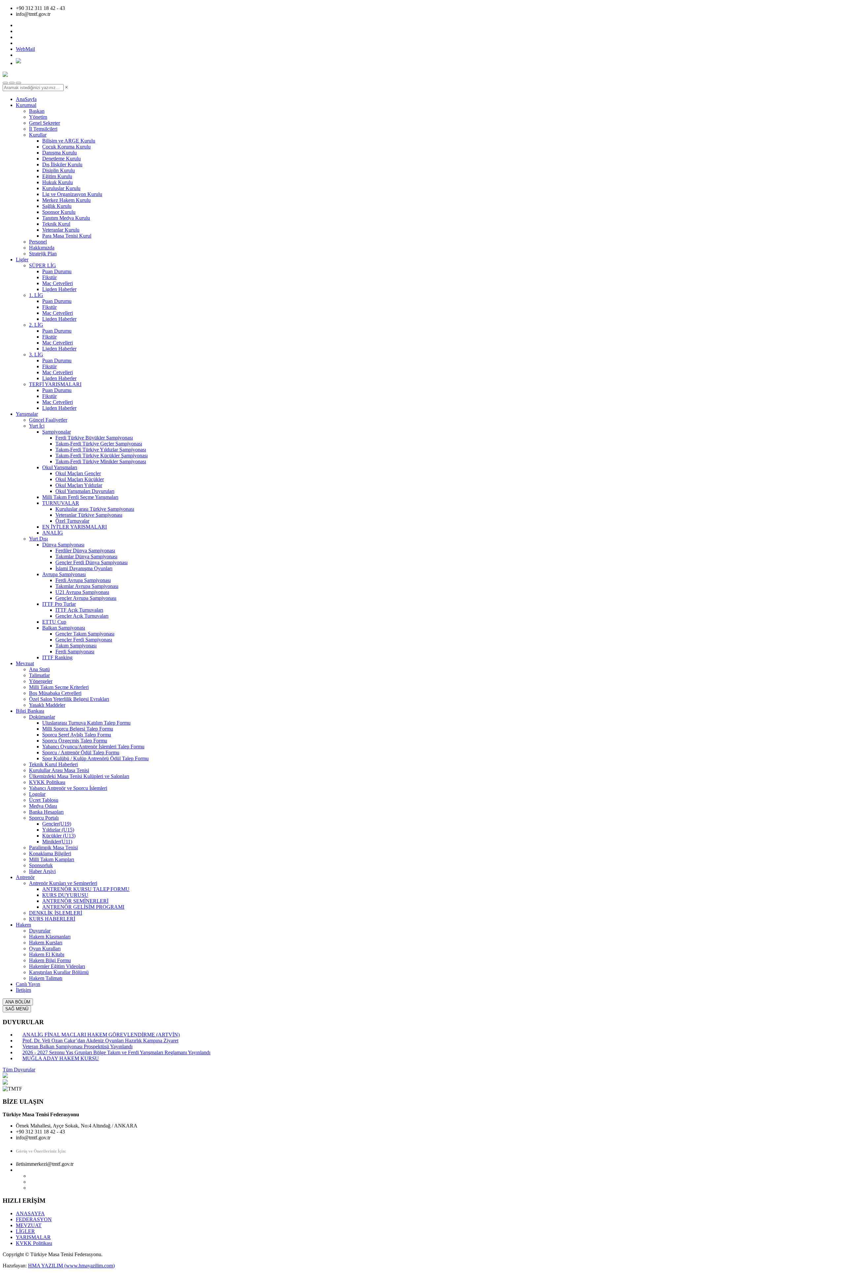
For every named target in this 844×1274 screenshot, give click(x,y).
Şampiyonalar (56, 432)
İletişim (23, 990)
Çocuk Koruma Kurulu (66, 146)
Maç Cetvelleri (57, 283)
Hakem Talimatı (45, 978)
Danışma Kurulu (59, 152)
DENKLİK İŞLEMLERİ (55, 913)
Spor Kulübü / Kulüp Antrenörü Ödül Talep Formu (95, 758)
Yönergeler (40, 681)
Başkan (37, 111)
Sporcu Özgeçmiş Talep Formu (74, 740)
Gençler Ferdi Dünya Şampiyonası (91, 562)
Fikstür (49, 277)
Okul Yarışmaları (59, 467)
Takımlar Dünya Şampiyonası (86, 556)
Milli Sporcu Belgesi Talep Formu (77, 729)
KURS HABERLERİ (52, 919)
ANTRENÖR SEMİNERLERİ (75, 901)
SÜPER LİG (42, 265)
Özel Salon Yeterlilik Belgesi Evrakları (69, 699)
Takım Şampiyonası (76, 645)
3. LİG (36, 354)
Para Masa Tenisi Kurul (66, 236)
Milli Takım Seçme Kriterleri (59, 687)
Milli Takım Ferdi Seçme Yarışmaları (80, 497)
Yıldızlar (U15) (58, 830)
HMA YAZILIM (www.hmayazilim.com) (71, 1265)
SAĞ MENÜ (16, 1008)
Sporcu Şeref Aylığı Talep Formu (76, 734)
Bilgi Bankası (30, 711)
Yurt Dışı (38, 538)
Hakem (23, 925)
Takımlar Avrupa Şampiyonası (86, 586)
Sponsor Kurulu (58, 212)
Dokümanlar (42, 717)
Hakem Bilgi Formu (50, 960)
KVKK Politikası (47, 782)
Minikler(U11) (57, 841)
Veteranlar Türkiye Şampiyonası (88, 515)
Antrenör (25, 877)
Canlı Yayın (28, 984)
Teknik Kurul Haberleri (53, 764)
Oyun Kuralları (45, 948)
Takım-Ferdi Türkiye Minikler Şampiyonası (100, 461)
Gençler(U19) (56, 824)
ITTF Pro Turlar (59, 604)
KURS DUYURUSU (65, 895)
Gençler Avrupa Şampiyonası (85, 598)
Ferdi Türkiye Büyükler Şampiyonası (94, 438)
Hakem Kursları (45, 942)
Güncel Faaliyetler (48, 420)
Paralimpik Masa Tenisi (53, 847)
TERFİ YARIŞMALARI (55, 384)
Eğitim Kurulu (57, 176)
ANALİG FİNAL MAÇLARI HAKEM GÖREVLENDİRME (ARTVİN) (101, 1034)
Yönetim (38, 117)
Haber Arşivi (42, 871)
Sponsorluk (41, 865)
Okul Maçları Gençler (78, 473)
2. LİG (36, 325)
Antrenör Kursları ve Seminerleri (63, 883)
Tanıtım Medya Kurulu (66, 218)
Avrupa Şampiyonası (64, 574)
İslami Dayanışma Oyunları (83, 568)
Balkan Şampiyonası (63, 628)
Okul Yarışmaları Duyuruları (84, 491)
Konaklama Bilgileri (50, 853)
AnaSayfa (26, 99)
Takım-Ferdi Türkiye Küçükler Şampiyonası (101, 455)
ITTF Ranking (57, 657)
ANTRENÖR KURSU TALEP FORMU (86, 889)
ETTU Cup (54, 622)
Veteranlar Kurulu (60, 230)
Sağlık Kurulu (57, 206)
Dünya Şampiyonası (63, 544)
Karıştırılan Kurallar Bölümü (59, 972)
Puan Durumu (57, 271)
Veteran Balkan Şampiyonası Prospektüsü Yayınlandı (77, 1046)
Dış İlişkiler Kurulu (62, 164)
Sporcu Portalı (44, 818)
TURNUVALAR (60, 503)
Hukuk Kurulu (57, 182)
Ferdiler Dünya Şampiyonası (85, 550)
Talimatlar (39, 675)
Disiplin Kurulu (58, 170)
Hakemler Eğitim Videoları (57, 966)
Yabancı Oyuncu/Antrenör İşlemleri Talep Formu (93, 746)
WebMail (25, 49)
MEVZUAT (29, 1225)
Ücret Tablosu (43, 800)
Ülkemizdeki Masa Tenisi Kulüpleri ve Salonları (79, 776)
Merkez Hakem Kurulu (66, 200)
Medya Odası (43, 806)
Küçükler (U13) (58, 835)
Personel (38, 242)
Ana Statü (39, 669)
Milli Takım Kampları (51, 859)
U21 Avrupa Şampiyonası (82, 592)
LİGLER (25, 1231)
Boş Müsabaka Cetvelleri (55, 693)
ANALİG (52, 533)
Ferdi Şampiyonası (74, 651)
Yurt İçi (37, 426)
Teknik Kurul (56, 224)
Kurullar (37, 135)
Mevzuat (25, 663)
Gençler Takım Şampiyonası (84, 634)
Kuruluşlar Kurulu (61, 188)
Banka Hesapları (46, 812)
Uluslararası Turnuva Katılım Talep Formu (86, 723)
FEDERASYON (34, 1219)
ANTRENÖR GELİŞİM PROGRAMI (83, 907)
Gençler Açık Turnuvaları (81, 616)
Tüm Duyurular (19, 1069)
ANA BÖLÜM (17, 1001)
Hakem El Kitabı (46, 954)
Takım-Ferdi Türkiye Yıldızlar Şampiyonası (100, 449)
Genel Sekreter (44, 123)
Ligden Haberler (59, 289)
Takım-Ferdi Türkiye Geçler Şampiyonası (98, 443)
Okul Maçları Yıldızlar (78, 485)
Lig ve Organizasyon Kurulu (72, 194)
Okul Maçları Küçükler (79, 479)
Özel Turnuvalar (72, 521)
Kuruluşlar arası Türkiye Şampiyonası (94, 509)
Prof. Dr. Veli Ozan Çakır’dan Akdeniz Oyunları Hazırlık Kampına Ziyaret (100, 1040)
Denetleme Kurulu (61, 158)
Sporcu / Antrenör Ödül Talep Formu (80, 752)
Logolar (37, 794)
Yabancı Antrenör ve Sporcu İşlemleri (68, 788)
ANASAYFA (30, 1213)
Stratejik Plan (43, 253)
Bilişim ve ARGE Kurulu (68, 141)
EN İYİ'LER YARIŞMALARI (74, 527)
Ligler (22, 259)
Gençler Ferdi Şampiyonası (83, 639)
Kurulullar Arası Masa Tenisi (59, 770)
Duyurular (39, 930)
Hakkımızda (41, 247)
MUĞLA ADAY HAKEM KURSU (60, 1058)
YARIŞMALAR (33, 1237)
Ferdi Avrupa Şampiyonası (83, 580)
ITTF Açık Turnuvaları (79, 610)
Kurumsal (26, 105)
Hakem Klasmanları (50, 936)
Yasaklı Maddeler (47, 705)
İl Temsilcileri (43, 129)
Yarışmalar (27, 414)
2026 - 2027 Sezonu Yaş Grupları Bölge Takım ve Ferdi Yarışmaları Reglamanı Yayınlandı (116, 1052)
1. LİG (36, 295)
